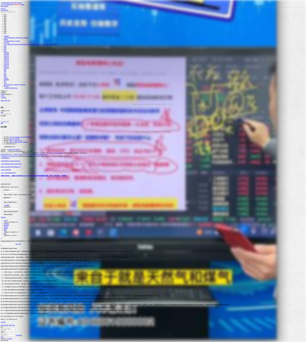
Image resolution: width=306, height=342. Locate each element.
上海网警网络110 (5, 158)
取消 (20, 244)
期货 (5, 71)
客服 (5, 230)
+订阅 (2, 96)
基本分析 (6, 61)
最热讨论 (17, 84)
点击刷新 (6, 205)
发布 (2, 123)
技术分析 (6, 59)
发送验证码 (19, 335)
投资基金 (6, 68)
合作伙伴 (22, 137)
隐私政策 (28, 137)
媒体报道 (17, 137)
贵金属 (6, 78)
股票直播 (6, 37)
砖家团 (6, 39)
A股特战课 (10, 44)
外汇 (5, 73)
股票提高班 (16, 44)
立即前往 (3, 322)
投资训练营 (23, 44)
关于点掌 (11, 137)
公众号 (6, 220)
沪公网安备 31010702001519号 (9, 156)
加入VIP (3, 4)
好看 (5, 48)
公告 (21, 140)
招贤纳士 (19, 142)
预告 (13, 37)
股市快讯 (20, 37)
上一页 (2, 121)
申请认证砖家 (13, 142)
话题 (5, 46)
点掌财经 (6, 36)
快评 (5, 49)
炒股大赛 (22, 84)
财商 (5, 51)
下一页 (7, 121)
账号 (2, 327)
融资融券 (6, 79)
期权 (5, 74)
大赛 (5, 83)
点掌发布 (25, 142)
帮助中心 (11, 140)
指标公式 (6, 66)
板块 (13, 88)
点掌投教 (17, 138)
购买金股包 (16, 4)
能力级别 (6, 54)
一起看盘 (6, 88)
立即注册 (9, 338)
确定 (17, 244)
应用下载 (11, 138)
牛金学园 (6, 42)
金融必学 (29, 44)
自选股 (6, 227)
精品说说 (11, 41)
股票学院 (17, 149)
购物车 (6, 228)
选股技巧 (6, 58)
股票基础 (6, 53)
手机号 (2, 332)
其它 (5, 81)
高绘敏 (2, 94)
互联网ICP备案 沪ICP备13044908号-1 (11, 153)
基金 (16, 88)
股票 (10, 88)
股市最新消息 (11, 149)
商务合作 (17, 140)
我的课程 (6, 223)
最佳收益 (6, 84)
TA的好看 (3, 97)
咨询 (5, 233)
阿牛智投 (6, 86)
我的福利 (6, 225)
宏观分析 (6, 64)
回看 (10, 37)
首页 (5, 44)
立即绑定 (3, 217)
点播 (16, 37)
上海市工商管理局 (6, 170)
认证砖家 (17, 41)
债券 (5, 69)
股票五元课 (35, 44)
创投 (5, 76)
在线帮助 (25, 37)
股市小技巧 (42, 44)
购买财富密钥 (9, 4)
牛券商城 (54, 44)
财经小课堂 (48, 44)
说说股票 (6, 41)
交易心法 (6, 56)
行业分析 (6, 63)
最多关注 (11, 84)
